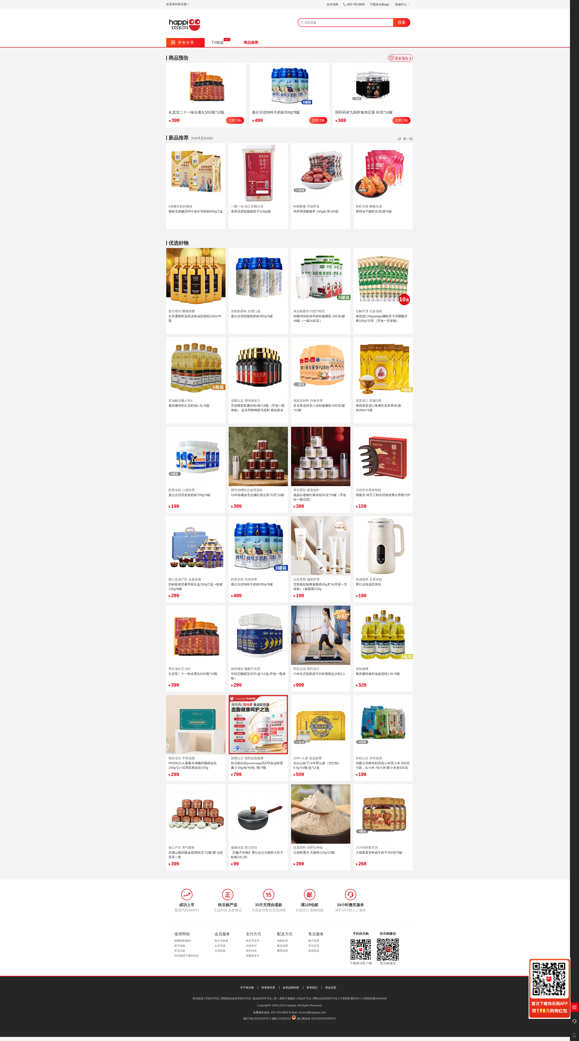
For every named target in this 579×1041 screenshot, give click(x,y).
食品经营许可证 (262, 998)
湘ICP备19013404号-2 (257, 1018)
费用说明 (282, 950)
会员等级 (220, 945)
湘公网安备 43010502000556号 (316, 1018)
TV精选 (217, 42)
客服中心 (401, 4)
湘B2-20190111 (281, 1018)
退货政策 (313, 950)
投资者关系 (268, 987)
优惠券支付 (252, 955)
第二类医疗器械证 (285, 998)
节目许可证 (212, 998)
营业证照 (330, 987)
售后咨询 (313, 945)
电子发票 (313, 940)
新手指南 (179, 945)
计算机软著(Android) (374, 998)
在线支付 (251, 945)
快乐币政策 (221, 940)
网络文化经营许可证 (325, 998)
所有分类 (182, 42)
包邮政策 (282, 940)
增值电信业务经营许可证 (236, 998)
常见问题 (179, 950)
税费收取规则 (182, 940)
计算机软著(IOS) (350, 998)
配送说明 (282, 945)
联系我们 (312, 987)
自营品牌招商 (291, 987)
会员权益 (220, 950)
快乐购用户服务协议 (186, 955)
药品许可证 (304, 998)
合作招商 (332, 4)
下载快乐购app (379, 4)
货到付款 (251, 950)
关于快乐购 (247, 987)
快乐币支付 (252, 940)
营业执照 (197, 998)
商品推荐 (251, 42)
